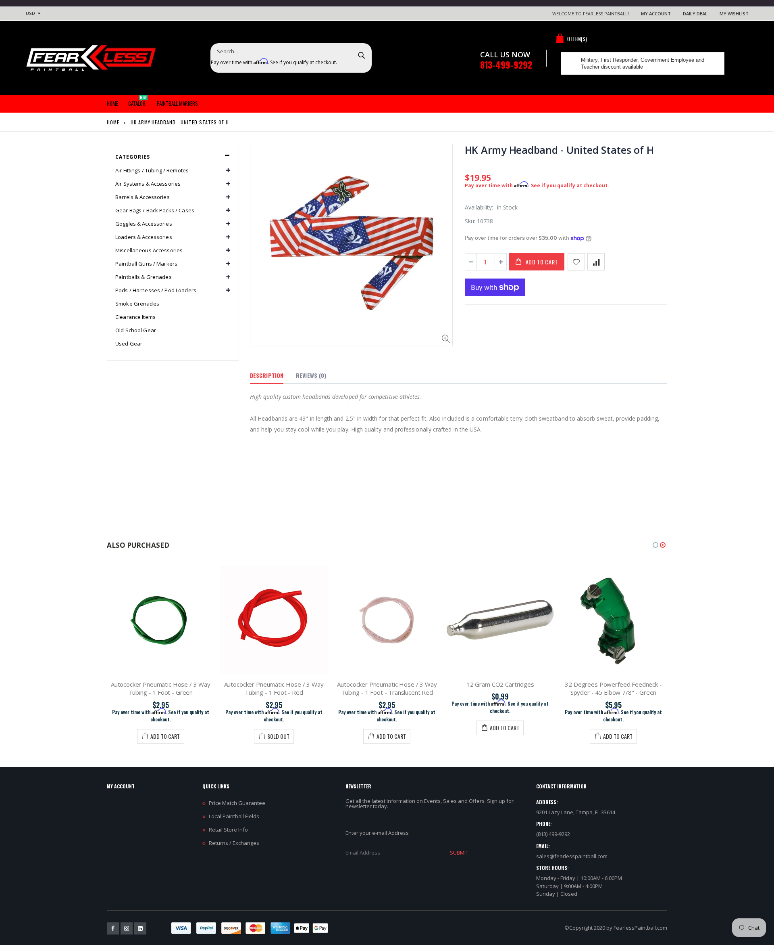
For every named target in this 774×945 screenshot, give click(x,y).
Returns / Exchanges (234, 843)
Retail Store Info (228, 829)
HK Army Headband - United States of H (559, 150)
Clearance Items (135, 317)
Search (361, 55)
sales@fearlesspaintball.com (572, 856)
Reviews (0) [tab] (311, 375)
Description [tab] (266, 375)
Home (113, 122)
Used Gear (128, 343)
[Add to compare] (596, 261)
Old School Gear (135, 330)
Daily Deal (695, 13)
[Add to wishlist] (576, 261)
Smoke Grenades (137, 303)
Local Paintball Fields (234, 816)
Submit (459, 852)
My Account (656, 13)
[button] (655, 545)
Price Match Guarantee (237, 803)
